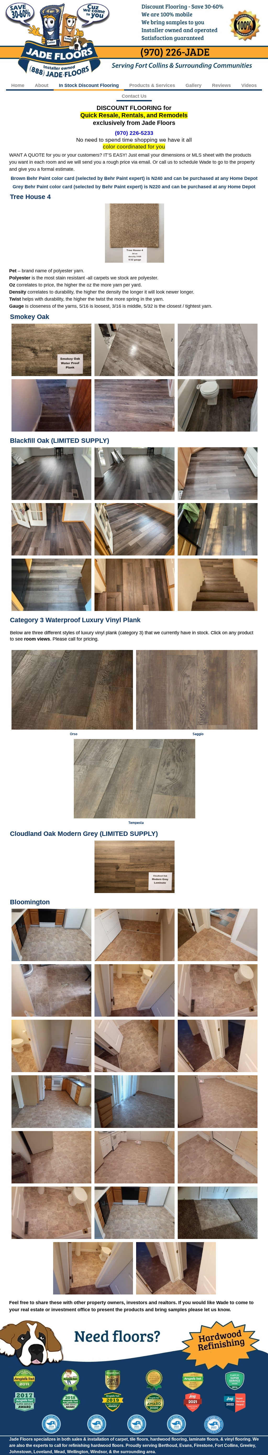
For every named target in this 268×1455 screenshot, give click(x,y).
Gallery (194, 85)
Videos (249, 85)
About (41, 85)
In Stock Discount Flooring (89, 85)
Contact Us (134, 96)
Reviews (221, 85)
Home (17, 85)
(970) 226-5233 (134, 133)
